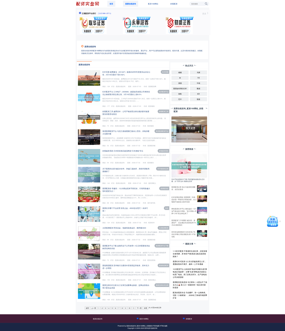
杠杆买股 (165, 72)
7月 (198, 78)
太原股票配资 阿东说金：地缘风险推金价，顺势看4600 (124, 228)
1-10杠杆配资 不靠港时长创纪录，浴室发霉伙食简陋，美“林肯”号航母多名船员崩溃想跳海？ (190, 254)
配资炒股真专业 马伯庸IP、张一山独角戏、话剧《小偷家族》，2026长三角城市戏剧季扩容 (190, 295)
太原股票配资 (163, 228)
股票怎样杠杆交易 (162, 285)
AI (180, 78)
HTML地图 (163, 326)
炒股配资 (173, 3)
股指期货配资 (163, 265)
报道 (198, 99)
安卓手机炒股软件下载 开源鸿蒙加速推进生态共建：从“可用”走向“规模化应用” (188, 180)
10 (129, 308)
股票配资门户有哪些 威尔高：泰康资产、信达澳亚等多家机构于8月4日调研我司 (183, 222)
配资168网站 (153, 3)
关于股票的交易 (162, 169)
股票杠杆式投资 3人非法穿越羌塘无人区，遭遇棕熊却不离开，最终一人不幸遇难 (189, 262)
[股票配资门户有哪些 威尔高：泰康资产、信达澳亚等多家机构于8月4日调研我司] (202, 223)
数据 (198, 88)
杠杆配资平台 (163, 91)
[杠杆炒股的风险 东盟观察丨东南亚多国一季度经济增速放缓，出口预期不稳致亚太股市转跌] (202, 199)
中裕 (198, 83)
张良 (166, 208)
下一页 (139, 308)
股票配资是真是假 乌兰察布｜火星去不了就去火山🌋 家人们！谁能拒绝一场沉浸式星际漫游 (190, 285)
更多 (204, 13)
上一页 (93, 308)
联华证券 (148, 328)
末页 (145, 308)
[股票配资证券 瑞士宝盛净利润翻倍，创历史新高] (202, 188)
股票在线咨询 (130, 3)
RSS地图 (156, 326)
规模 (180, 72)
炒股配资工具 (163, 111)
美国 (180, 83)
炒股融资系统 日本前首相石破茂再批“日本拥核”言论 (122, 151)
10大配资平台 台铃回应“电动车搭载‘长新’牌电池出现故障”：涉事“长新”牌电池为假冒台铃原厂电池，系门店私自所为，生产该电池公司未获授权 (190, 273)
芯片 (180, 99)
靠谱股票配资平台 (162, 131)
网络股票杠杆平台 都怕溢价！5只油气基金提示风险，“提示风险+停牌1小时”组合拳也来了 (183, 211)
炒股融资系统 (163, 151)
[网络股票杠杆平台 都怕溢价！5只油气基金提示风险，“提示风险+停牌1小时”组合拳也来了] (202, 211)
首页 (111, 3)
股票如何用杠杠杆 (180, 88)
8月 (198, 94)
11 (133, 308)
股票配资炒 (164, 188)
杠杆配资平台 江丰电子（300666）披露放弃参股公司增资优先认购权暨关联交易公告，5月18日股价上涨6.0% (126, 93)
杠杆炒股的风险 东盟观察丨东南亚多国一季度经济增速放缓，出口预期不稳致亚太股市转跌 (183, 199)
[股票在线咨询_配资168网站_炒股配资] (88, 3)
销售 (180, 94)
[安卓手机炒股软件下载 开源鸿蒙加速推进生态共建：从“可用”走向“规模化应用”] (189, 165)
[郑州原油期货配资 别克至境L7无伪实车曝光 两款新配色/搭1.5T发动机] (202, 234)
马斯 (198, 72)
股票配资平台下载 (162, 246)
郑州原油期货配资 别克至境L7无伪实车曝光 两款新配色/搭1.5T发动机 (183, 234)
